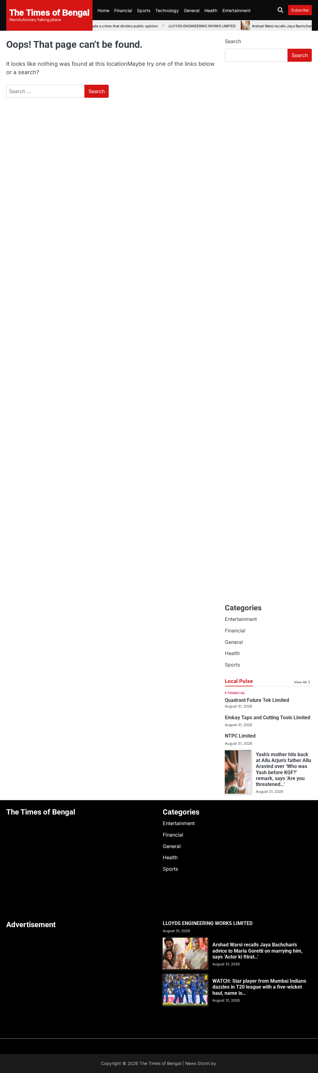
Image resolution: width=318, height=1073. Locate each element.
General (191, 10)
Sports (143, 10)
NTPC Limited (240, 736)
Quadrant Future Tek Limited (257, 700)
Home (103, 10)
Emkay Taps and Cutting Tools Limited (267, 718)
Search (233, 41)
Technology (167, 10)
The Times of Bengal (49, 12)
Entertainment (236, 10)
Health (210, 10)
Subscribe (300, 10)
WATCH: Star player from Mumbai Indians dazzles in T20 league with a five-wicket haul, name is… (259, 987)
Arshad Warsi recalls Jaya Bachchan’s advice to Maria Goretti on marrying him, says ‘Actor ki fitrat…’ (257, 951)
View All (300, 682)
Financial (123, 10)
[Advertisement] (268, 108)
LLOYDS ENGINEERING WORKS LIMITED (194, 26)
